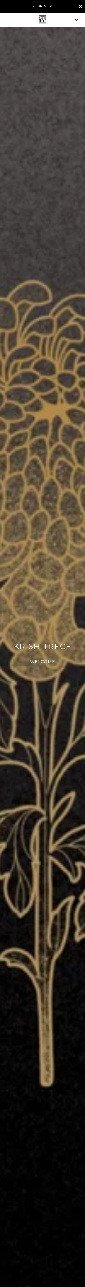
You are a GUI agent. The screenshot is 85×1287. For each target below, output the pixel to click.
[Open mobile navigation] (76, 20)
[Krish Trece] (42, 19)
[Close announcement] (80, 6)
